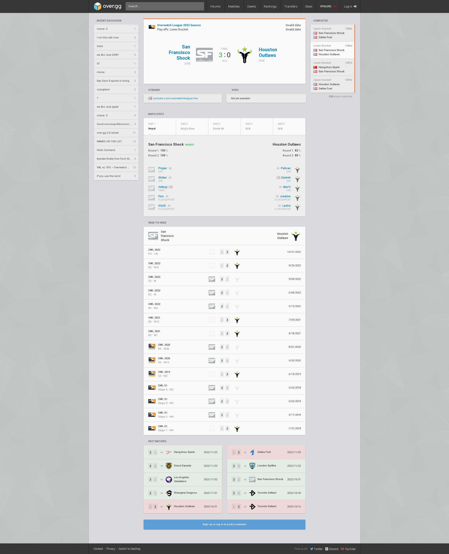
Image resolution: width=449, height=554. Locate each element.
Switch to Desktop (130, 548)
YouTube (350, 548)
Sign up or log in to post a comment (224, 524)
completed (320, 21)
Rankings (270, 6)
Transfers (290, 6)
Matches (234, 6)
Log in (348, 6)
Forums (215, 6)
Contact (98, 548)
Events (251, 6)
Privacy (110, 548)
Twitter (318, 548)
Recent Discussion (109, 21)
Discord (333, 549)
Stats (308, 6)
